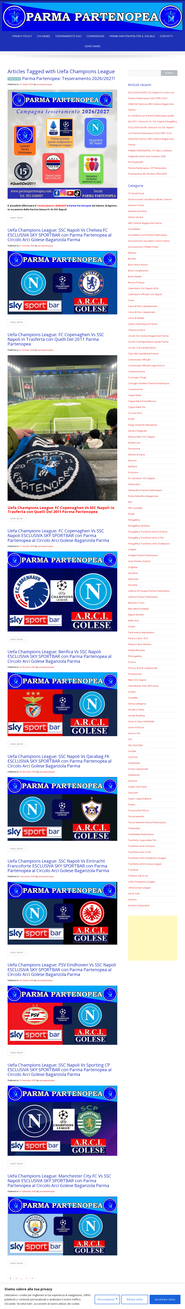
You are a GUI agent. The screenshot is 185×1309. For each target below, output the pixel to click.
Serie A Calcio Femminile (141, 721)
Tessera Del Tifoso (138, 810)
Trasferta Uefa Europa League (145, 863)
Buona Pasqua (136, 282)
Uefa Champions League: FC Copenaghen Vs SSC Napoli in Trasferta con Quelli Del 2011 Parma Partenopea (56, 339)
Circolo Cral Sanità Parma (142, 347)
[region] (92, 1296)
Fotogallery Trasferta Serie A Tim (146, 537)
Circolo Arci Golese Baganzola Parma (148, 335)
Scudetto (133, 697)
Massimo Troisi (136, 602)
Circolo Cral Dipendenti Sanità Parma (148, 341)
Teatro (131, 804)
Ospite (131, 626)
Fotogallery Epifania (139, 525)
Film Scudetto (135, 508)
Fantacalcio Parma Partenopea (145, 490)
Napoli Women (136, 614)
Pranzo (132, 662)
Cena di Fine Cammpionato (142, 306)
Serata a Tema (136, 709)
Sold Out (132, 757)
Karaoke (132, 585)
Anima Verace (135, 217)
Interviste (133, 579)
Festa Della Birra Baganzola (143, 496)
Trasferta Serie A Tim (139, 852)
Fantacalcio (134, 484)
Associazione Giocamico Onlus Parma (148, 240)
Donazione (134, 448)
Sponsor (132, 780)
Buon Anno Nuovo (138, 264)
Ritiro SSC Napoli (137, 679)
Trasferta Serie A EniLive (141, 846)
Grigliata (132, 567)
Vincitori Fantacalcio (139, 905)
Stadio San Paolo (137, 786)
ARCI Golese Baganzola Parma (145, 223)
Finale (131, 513)
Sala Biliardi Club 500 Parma (143, 685)
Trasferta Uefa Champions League (147, 858)
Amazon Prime (136, 205)
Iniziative (133, 573)
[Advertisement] (152, 938)
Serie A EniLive (136, 727)
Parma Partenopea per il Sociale (132, 36)
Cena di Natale (136, 318)
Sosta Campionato (138, 769)
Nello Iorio (133, 620)
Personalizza (106, 1299)
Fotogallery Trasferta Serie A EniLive (147, 531)
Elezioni (132, 460)
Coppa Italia (134, 395)
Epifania (132, 466)
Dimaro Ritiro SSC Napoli (141, 436)
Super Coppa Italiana (139, 798)
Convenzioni (95, 36)
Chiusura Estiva (136, 329)
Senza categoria (137, 703)
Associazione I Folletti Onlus (143, 246)
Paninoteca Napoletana (141, 632)
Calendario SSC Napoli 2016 (143, 288)
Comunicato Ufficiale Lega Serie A (146, 365)
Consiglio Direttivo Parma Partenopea (148, 383)
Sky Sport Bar (135, 745)
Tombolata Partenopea (141, 834)
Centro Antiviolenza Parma (142, 324)
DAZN (131, 419)
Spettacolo (134, 774)
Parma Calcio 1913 (138, 638)
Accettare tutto (165, 1299)
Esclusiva (133, 472)
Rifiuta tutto (135, 1299)
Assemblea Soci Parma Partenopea (147, 235)
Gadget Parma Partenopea (143, 555)
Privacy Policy (22, 36)
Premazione (134, 674)
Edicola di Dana (136, 454)
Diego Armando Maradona (142, 424)
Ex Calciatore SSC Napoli (141, 478)
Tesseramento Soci (68, 36)
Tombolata (134, 828)
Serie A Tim (134, 733)
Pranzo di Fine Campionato (143, 668)
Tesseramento (136, 816)
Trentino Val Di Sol (138, 875)
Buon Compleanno (138, 270)
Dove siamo (92, 46)
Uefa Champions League (141, 881)
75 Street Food (136, 193)
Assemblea (134, 229)
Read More (16, 218)
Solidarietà (134, 763)
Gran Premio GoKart (139, 561)
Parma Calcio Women (139, 644)
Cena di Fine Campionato (141, 312)
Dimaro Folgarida (137, 430)
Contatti (166, 36)
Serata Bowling (136, 715)
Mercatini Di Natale (138, 608)
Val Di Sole (134, 893)
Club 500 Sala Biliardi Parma (143, 353)
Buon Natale (135, 276)
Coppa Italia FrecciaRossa (142, 401)
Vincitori (132, 899)
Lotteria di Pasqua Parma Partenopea (148, 590)
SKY (130, 739)
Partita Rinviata (136, 650)
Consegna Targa (137, 377)
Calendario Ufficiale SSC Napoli (145, 294)
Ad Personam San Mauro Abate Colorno (150, 199)
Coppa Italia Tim (136, 407)
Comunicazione (136, 371)
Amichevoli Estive (137, 211)
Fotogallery (134, 519)
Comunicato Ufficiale (139, 359)
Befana (132, 252)
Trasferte (133, 869)
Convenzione (135, 389)
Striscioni (133, 792)
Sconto (132, 691)
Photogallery (135, 656)
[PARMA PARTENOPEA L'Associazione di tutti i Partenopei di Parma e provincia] (92, 15)
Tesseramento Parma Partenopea (147, 822)
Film (130, 502)
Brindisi (132, 258)
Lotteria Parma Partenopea (143, 596)
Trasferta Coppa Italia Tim (142, 840)
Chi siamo (43, 36)
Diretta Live (134, 442)
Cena (131, 300)
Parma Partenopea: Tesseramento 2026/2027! (68, 78)
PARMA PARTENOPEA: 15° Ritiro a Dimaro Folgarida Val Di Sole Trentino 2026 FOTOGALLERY (150, 156)
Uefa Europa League (139, 887)
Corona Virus (135, 413)
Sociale (132, 751)
